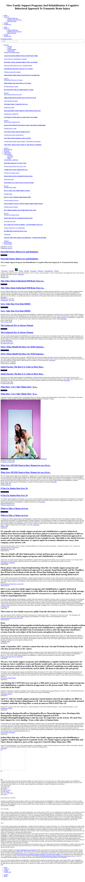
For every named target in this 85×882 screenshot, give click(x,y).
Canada (9, 48)
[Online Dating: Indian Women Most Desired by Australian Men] (12, 72)
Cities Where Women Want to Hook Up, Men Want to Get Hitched (22, 144)
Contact (6, 23)
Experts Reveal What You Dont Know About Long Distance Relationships (25, 125)
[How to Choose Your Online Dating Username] (10, 187)
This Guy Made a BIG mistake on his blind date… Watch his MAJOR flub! (25, 237)
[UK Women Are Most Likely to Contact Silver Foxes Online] (11, 114)
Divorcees (6, 151)
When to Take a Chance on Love (14, 508)
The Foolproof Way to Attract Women (17, 325)
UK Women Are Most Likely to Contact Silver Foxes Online (21, 117)
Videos (9, 158)
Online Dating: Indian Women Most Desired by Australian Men (22, 75)
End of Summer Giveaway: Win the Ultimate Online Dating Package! (23, 203)
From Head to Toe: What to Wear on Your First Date (19, 182)
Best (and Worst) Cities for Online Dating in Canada (18, 89)
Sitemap (6, 874)
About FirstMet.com (12, 18)
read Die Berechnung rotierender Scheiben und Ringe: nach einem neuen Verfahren (38, 854)
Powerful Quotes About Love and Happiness (19, 252)
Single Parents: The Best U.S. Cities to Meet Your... (22, 367)
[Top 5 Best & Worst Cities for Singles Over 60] (10, 128)
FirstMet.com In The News (14, 20)
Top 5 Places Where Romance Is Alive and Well (17, 138)
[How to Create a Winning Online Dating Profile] (8, 194)
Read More (21, 274)
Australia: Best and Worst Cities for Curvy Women (18, 68)
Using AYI (10, 157)
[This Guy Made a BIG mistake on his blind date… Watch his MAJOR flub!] (7, 234)
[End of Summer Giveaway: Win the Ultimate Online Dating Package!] (11, 200)
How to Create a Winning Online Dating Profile (17, 197)
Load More (4, 748)
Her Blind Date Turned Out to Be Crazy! (15, 231)
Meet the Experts (11, 21)
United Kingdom (11, 49)
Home (5, 15)
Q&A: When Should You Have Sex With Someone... (22, 347)
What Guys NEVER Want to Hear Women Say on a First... (26, 465)
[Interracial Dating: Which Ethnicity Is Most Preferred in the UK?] (9, 107)
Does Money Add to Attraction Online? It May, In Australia (20, 62)
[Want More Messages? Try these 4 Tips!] (11, 160)
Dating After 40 (8, 149)
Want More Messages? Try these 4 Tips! (15, 163)
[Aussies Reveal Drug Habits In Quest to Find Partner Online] (12, 52)
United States (10, 51)
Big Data (6, 45)
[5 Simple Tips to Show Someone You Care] (15, 166)
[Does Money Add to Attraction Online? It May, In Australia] (15, 59)
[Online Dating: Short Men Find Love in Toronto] (13, 80)
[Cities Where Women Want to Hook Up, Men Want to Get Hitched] (22, 141)
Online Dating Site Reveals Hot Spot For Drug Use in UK (20, 97)
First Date (9, 155)
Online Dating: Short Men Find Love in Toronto (17, 83)
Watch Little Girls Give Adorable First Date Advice (18, 176)
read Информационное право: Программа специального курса (57, 856)
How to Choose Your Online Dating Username (17, 190)
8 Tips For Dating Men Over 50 (14, 488)
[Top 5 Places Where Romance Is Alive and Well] (13, 135)
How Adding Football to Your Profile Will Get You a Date (20, 210)
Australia (9, 46)
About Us (6, 17)
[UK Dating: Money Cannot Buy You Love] (11, 101)
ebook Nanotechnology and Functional (26, 850)
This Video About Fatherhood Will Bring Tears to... (22, 281)
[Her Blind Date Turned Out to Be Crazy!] (14, 228)
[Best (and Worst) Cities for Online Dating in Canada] (11, 86)
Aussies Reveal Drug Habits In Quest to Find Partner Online (21, 55)
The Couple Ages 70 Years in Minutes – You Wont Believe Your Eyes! (23, 224)
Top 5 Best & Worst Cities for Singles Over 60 (17, 131)
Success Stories (8, 244)
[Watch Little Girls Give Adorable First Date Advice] (11, 173)
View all (6, 78)
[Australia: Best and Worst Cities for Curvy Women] (18, 65)
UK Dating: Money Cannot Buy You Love (16, 104)
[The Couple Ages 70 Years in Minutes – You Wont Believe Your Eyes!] (9, 221)
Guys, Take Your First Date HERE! (16, 304)
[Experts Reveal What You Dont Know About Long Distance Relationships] (12, 122)
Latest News (7, 152)
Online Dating (7, 154)
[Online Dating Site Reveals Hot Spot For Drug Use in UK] (13, 94)
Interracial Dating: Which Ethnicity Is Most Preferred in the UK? (22, 110)
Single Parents (7, 242)
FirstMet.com (7, 24)
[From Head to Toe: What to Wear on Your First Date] (9, 179)
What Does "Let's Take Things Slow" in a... (19, 387)
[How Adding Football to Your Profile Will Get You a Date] (11, 207)
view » (6, 788)
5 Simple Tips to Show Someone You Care (16, 169)
